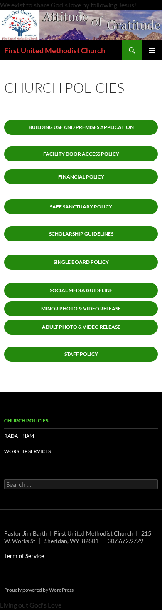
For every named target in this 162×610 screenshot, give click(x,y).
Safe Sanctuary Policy (81, 206)
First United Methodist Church (54, 50)
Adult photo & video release (81, 327)
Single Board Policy (81, 262)
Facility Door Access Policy (81, 154)
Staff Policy (81, 354)
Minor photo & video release (81, 308)
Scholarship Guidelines (81, 234)
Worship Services (27, 451)
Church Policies (26, 420)
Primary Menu (152, 50)
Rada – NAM (19, 436)
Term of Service (24, 555)
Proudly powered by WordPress (39, 590)
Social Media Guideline (81, 290)
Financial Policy (81, 177)
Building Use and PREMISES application (81, 127)
